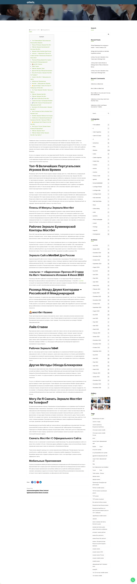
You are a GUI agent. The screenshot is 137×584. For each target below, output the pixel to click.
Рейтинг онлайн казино (98, 487)
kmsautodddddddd (101, 183)
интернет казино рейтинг (99, 532)
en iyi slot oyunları (97, 449)
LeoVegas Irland (101, 194)
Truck (100, 470)
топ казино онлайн (97, 575)
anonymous (101, 143)
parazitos (101, 216)
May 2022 (101, 362)
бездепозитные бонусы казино (100, 505)
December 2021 (101, 380)
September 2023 (101, 307)
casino (101, 154)
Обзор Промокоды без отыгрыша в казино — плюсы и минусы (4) (99, 46)
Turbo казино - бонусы (98, 473)
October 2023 (101, 303)
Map (94, 464)
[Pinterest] (38, 482)
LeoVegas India (101, 190)
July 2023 (101, 314)
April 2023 (101, 325)
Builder (94, 446)
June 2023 (101, 318)
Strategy (101, 227)
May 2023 (101, 322)
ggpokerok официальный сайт (100, 456)
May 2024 (101, 278)
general (101, 179)
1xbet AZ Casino (101, 135)
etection (101, 172)
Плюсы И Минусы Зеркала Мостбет (41, 45)
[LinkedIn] (40, 482)
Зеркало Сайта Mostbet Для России (41, 51)
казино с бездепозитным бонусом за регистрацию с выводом (99, 544)
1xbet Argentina (101, 132)
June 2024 (101, 274)
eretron (101, 168)
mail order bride (101, 197)
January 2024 (101, 293)
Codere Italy (101, 161)
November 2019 (101, 384)
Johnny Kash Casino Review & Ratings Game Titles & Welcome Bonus (99, 65)
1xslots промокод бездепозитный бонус (98, 426)
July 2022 (101, 355)
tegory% (101, 230)
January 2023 (101, 336)
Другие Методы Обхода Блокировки (42, 70)
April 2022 (101, 365)
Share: (28, 482)
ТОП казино (96, 496)
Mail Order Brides (101, 201)
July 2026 (101, 245)
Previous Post (30, 488)
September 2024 (101, 263)
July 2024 (101, 271)
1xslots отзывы (96, 421)
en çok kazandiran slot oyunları (100, 452)
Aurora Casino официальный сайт (100, 442)
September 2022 (101, 351)
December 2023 (101, 296)
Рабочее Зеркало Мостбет (39, 96)
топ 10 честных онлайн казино (100, 572)
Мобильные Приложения (39, 81)
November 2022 (101, 344)
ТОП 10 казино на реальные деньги (100, 492)
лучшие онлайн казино (98, 558)
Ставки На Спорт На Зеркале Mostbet (42, 100)
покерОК (95, 569)
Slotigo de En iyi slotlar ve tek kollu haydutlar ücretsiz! (100, 52)
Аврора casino (96, 476)
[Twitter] (35, 482)
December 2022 (101, 340)
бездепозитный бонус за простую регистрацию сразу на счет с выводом (100, 510)
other (101, 212)
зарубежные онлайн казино (99, 515)
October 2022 (101, 347)
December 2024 (101, 252)
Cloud (101, 446)
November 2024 (101, 256)
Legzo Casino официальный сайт (99, 460)
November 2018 (101, 387)
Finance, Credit (101, 175)
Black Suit (100, 84)
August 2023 (101, 311)
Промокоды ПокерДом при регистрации (99, 483)
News (101, 205)
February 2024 (101, 289)
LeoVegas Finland (101, 186)
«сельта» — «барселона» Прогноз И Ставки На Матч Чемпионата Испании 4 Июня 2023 (41, 56)
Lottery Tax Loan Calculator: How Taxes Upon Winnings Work (99, 58)
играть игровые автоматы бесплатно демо (99, 523)
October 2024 (101, 260)
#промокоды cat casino (98, 418)
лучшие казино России (98, 555)
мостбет (81, 281)
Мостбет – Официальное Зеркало (41, 83)
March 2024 (101, 285)
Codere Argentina (101, 157)
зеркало (95, 519)
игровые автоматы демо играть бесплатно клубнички (100, 528)
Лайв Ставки (35, 66)
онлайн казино (96, 561)
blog (101, 146)
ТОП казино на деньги (98, 499)
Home (65, 11)
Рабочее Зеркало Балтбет (39, 94)
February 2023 (101, 333)
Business (70, 11)
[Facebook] (32, 482)
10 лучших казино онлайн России (99, 434)
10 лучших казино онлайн (99, 430)
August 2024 (101, 267)
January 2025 (101, 249)
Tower (94, 470)
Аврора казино (96, 479)
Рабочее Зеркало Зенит (38, 131)
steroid (101, 223)
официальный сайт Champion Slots (100, 565)
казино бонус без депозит (99, 538)
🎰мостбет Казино (37, 64)
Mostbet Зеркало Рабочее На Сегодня (42, 115)
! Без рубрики (101, 124)
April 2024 (101, 282)
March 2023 (101, 329)
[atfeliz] (31, 2)
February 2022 (101, 373)
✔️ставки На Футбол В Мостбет (40, 98)
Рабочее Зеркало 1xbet (38, 68)
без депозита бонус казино (100, 502)
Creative (101, 165)
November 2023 (101, 300)
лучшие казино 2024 (98, 552)
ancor (94, 438)
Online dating (101, 208)
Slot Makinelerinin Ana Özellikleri (100, 467)
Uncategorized (101, 234)
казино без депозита (98, 535)
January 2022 (101, 376)
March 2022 (101, 369)
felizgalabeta (46, 30)
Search (93, 28)
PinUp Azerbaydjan (101, 219)
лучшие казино (96, 549)
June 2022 (101, 358)
